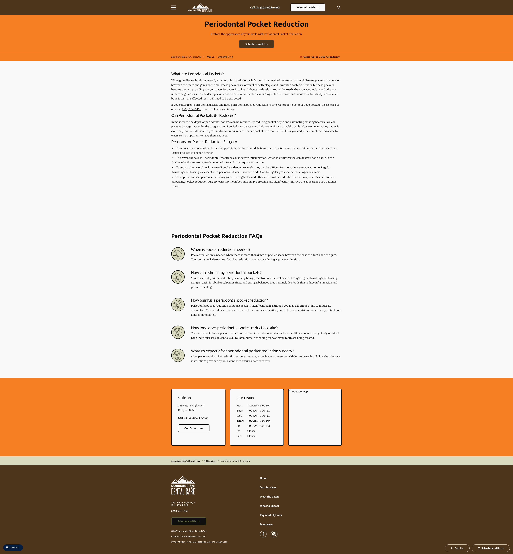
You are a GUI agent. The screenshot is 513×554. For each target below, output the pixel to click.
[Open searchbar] (339, 7)
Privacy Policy (178, 541)
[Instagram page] (274, 534)
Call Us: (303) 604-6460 (265, 7)
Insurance (266, 524)
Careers (211, 541)
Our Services (268, 487)
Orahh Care (221, 541)
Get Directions (193, 428)
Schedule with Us (308, 7)
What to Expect (269, 505)
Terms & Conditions (196, 541)
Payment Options (271, 515)
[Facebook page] (263, 534)
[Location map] (315, 417)
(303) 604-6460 (225, 56)
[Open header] (174, 7)
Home (263, 478)
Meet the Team (269, 496)
